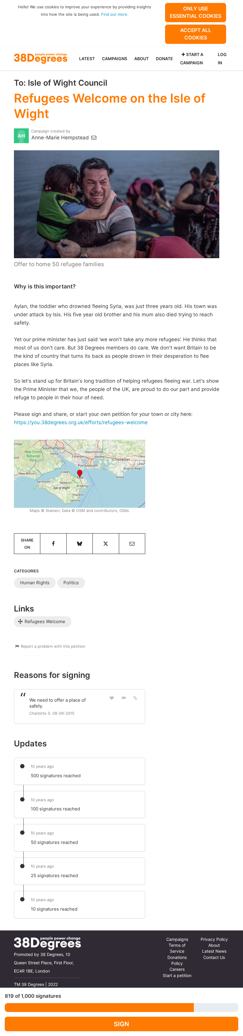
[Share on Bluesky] (79, 543)
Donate (164, 58)
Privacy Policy (214, 939)
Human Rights (34, 582)
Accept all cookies (195, 34)
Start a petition (177, 975)
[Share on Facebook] (53, 543)
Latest (87, 58)
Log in (222, 58)
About (141, 58)
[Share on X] (105, 543)
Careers (177, 969)
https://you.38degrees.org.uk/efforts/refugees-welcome (81, 422)
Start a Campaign (191, 58)
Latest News (214, 951)
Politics (71, 582)
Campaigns (114, 58)
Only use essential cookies (195, 12)
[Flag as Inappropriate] (124, 698)
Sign (121, 1024)
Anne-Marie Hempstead (60, 138)
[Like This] (112, 698)
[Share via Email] (132, 543)
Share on (27, 544)
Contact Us (214, 957)
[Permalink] (135, 698)
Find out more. (114, 14)
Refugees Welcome (44, 621)
